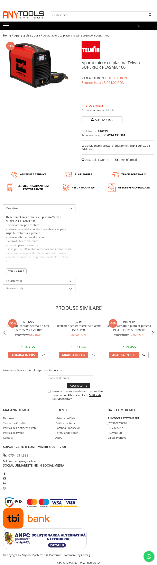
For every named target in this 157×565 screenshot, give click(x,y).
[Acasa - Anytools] (23, 14)
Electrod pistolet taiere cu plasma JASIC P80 (79, 328)
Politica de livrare (13, 433)
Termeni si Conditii (14, 423)
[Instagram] (4, 488)
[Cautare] (150, 14)
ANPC (58, 437)
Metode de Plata (65, 418)
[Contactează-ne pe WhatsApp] (149, 556)
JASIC (78, 322)
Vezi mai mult (16, 271)
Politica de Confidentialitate (20, 428)
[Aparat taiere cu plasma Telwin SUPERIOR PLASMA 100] (39, 65)
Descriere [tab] (12, 208)
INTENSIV (28, 322)
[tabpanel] (39, 65)
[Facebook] (4, 474)
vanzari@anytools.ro (22, 461)
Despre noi (9, 418)
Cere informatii (127, 160)
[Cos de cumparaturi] (149, 26)
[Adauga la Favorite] (43, 355)
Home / (8, 35)
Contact (8, 437)
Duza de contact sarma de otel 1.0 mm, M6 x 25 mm (28, 328)
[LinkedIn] (4, 483)
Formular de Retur (66, 433)
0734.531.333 (18, 455)
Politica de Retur (65, 423)
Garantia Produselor (67, 428)
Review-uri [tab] (14, 288)
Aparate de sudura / (28, 35)
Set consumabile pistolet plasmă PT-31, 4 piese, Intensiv (129, 328)
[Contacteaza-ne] (139, 26)
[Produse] (6, 27)
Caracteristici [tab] (14, 281)
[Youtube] (4, 478)
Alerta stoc (104, 120)
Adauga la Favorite (96, 160)
